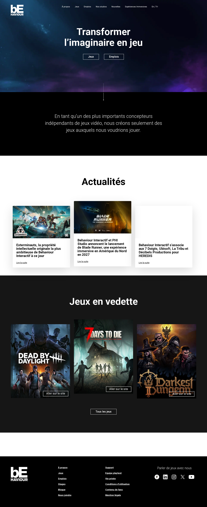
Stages (61, 484)
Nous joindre (64, 495)
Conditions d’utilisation (117, 484)
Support (109, 467)
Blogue (61, 489)
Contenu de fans (114, 489)
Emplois (62, 478)
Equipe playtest (113, 473)
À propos (62, 467)
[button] (91, 57)
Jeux (60, 473)
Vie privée (110, 478)
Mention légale (113, 495)
